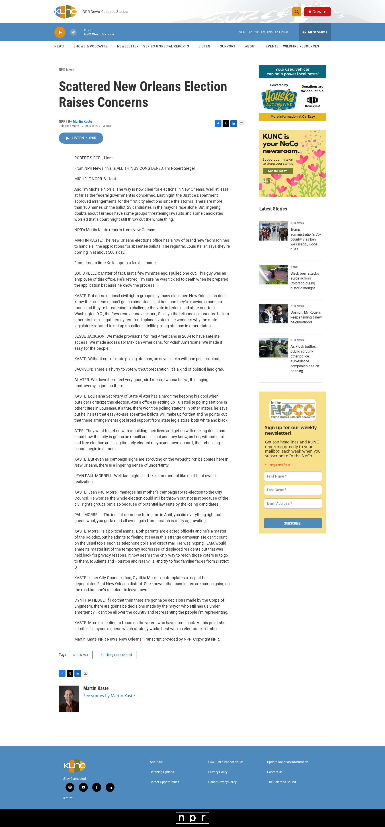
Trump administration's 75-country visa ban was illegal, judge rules (306, 239)
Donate (319, 11)
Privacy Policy (217, 772)
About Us (156, 762)
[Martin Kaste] (69, 699)
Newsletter (128, 46)
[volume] (73, 32)
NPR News (66, 69)
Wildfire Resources (301, 46)
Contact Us (275, 772)
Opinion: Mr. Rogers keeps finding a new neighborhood (306, 317)
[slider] (80, 32)
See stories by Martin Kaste (109, 695)
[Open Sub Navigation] (67, 46)
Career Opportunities (164, 782)
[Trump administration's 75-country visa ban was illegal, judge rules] (273, 231)
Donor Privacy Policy (222, 782)
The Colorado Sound (281, 782)
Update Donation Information (287, 762)
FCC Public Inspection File (226, 762)
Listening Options (162, 772)
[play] (59, 32)
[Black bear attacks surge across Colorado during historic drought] (273, 274)
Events (272, 46)
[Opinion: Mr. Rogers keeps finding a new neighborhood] (273, 313)
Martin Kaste (82, 121)
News (294, 267)
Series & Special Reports (166, 46)
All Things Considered (116, 655)
